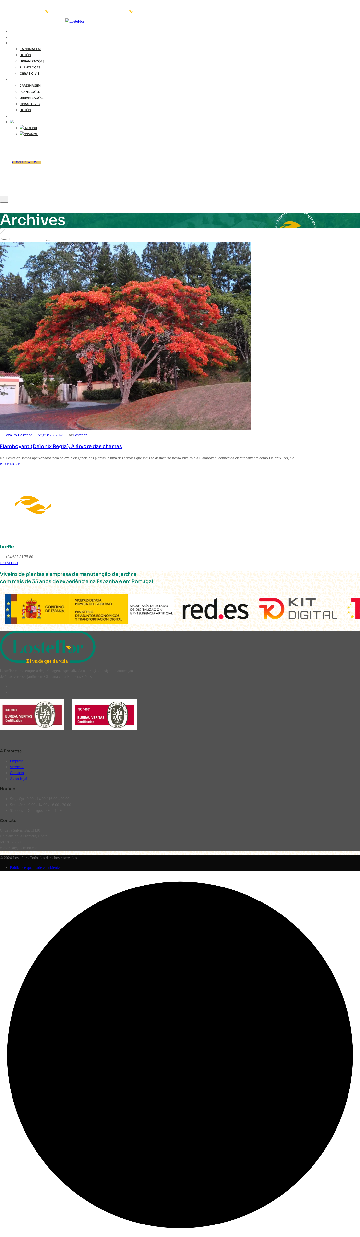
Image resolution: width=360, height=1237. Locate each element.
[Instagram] (12, 692)
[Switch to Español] (29, 134)
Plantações (30, 67)
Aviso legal (18, 779)
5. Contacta (20, 116)
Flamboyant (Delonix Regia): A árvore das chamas (61, 447)
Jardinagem (30, 49)
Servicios (17, 767)
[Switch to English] (28, 128)
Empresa (16, 761)
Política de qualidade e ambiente (35, 867)
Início (15, 31)
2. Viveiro (18, 37)
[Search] (2, 144)
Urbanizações (32, 61)
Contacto (17, 773)
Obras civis (30, 73)
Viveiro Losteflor (18, 435)
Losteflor (80, 435)
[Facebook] (12, 686)
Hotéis (25, 55)
